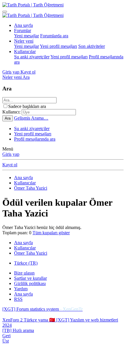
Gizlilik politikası (30, 283)
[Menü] (4, 12)
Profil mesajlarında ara (34, 139)
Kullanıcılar (25, 51)
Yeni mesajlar (26, 35)
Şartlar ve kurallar (30, 278)
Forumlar (22, 30)
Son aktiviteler (91, 46)
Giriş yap (10, 154)
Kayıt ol (9, 164)
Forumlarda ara (54, 35)
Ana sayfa (23, 25)
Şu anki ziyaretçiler (32, 56)
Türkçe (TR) (26, 263)
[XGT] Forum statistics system (42, 309)
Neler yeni (23, 41)
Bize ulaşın (24, 272)
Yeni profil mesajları (58, 46)
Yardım (21, 288)
